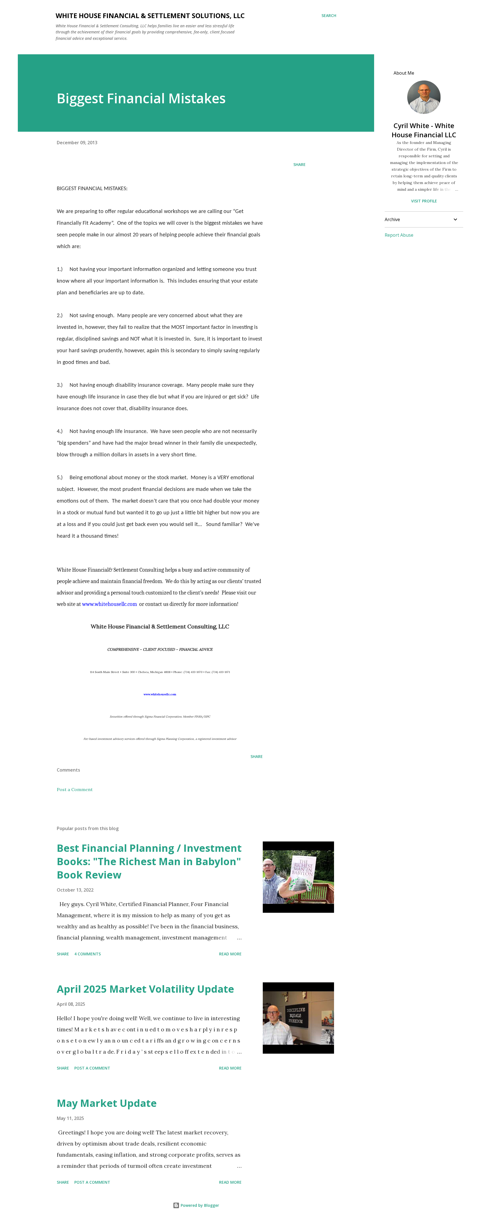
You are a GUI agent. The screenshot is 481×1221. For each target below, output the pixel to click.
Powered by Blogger (199, 1205)
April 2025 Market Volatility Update (145, 989)
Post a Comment (75, 789)
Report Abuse (399, 235)
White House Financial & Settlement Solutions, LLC (150, 15)
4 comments (87, 953)
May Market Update (107, 1103)
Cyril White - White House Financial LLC (424, 130)
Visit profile (424, 201)
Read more (230, 953)
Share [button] (299, 164)
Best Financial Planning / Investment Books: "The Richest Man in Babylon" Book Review (149, 861)
